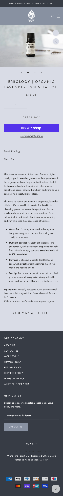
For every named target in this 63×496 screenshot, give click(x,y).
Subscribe (16, 426)
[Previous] (21, 72)
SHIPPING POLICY (13, 373)
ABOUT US (9, 345)
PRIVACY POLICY (13, 362)
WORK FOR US (11, 356)
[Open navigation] (4, 15)
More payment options (31, 136)
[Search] (52, 15)
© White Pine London (31, 451)
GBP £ (30, 443)
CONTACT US (11, 350)
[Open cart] (58, 16)
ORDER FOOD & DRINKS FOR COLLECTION (31, 3)
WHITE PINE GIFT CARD (16, 384)
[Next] (41, 72)
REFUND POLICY (12, 367)
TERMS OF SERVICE (14, 378)
